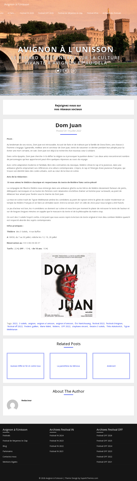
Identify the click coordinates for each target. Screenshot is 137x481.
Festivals (6, 435)
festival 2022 (98, 323)
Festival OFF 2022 (104, 456)
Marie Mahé (45, 326)
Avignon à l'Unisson (16, 4)
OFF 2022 (65, 326)
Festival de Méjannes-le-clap (70, 13)
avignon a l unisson (45, 323)
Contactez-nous (9, 456)
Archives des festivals (112, 13)
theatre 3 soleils (97, 326)
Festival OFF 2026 (46, 13)
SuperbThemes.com (89, 478)
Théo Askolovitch (114, 326)
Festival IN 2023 (57, 440)
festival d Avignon (114, 323)
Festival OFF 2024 (104, 446)
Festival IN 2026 (27, 13)
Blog (5, 446)
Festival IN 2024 (57, 435)
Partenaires (8, 451)
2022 (15, 323)
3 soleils (23, 323)
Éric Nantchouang (83, 323)
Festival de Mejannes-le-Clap (15, 440)
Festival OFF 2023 (104, 451)
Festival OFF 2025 (104, 440)
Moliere (56, 326)
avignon (31, 323)
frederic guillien (31, 326)
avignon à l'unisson (64, 323)
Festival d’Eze (92, 13)
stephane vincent (80, 326)
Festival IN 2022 (57, 446)
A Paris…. (12, 13)
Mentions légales (10, 462)
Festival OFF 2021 (104, 462)
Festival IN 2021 (57, 451)
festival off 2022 (15, 326)
